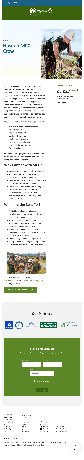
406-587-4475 (26, 427)
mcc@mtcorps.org (31, 281)
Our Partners (62, 103)
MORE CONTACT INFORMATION (20, 290)
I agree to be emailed (43, 381)
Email (32, 369)
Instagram (46, 422)
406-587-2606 (26, 431)
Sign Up (42, 390)
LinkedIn (46, 426)
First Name (26, 360)
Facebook (46, 431)
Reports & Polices (62, 431)
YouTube (46, 429)
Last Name (47, 360)
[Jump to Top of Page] (75, 447)
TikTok (46, 424)
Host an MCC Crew (64, 86)
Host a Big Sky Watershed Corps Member (67, 91)
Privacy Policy (8, 422)
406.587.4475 (9, 281)
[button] (6, 13)
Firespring (7, 431)
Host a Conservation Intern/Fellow (65, 98)
